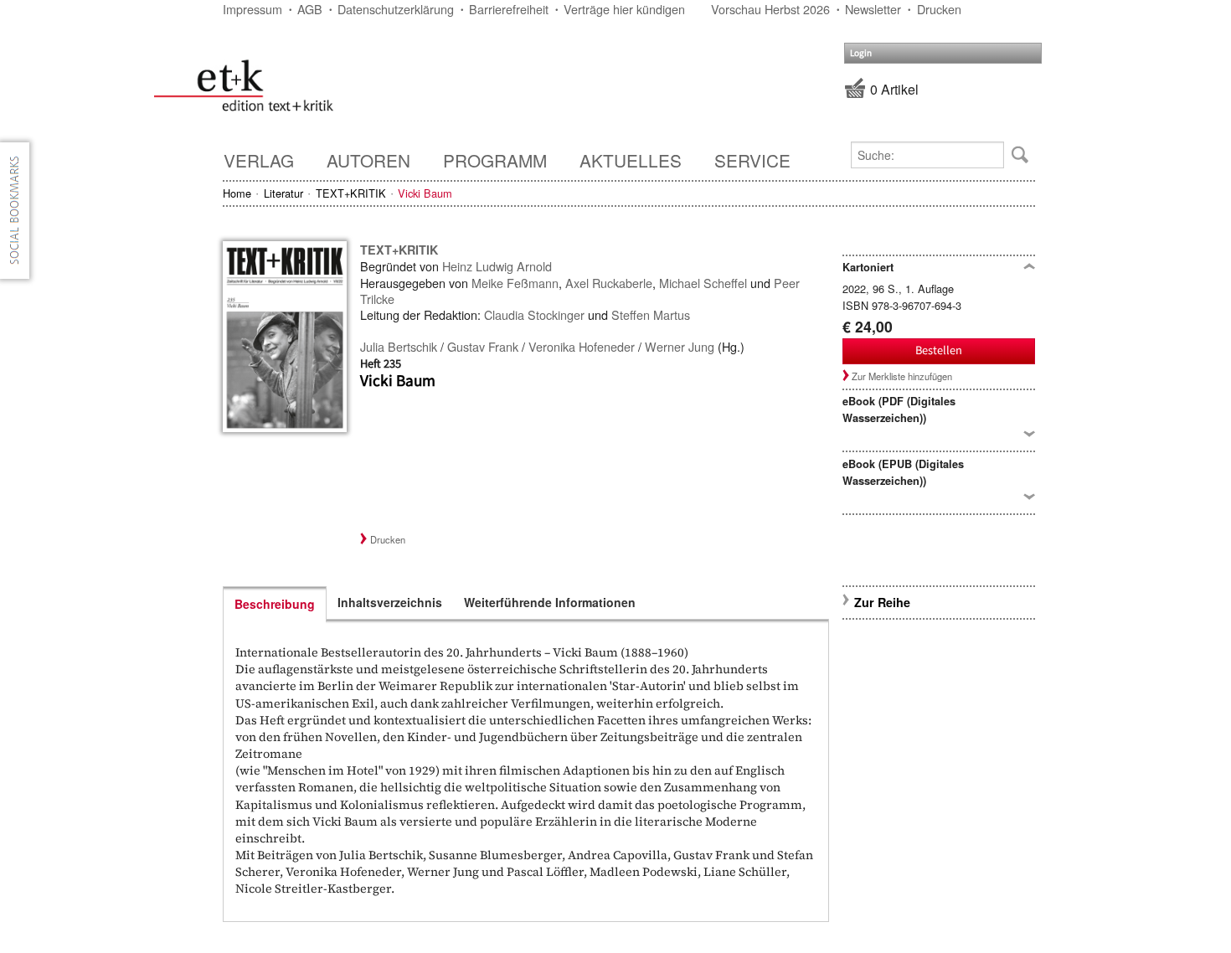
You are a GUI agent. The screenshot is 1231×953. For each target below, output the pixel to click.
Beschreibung (274, 603)
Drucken (939, 9)
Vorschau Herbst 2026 (770, 9)
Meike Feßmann (515, 282)
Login (861, 53)
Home (237, 193)
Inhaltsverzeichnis (389, 602)
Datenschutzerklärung (395, 9)
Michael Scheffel (703, 282)
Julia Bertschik (398, 346)
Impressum (252, 9)
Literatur (283, 193)
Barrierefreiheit (509, 9)
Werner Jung (679, 346)
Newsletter (873, 9)
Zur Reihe (882, 602)
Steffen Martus (650, 314)
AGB (309, 9)
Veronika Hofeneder (581, 346)
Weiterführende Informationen (550, 602)
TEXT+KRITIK (351, 193)
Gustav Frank (482, 346)
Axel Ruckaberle (608, 282)
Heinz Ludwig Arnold (497, 266)
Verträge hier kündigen (624, 9)
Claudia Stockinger (534, 314)
